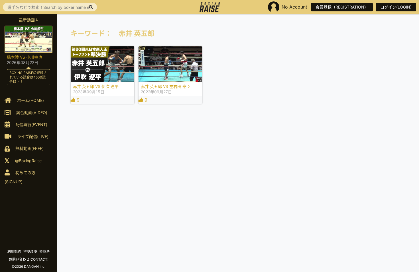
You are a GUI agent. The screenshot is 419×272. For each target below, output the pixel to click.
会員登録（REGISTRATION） (342, 7)
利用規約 (14, 252)
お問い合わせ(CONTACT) (28, 259)
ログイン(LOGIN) (396, 7)
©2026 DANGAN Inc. (28, 266)
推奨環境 (30, 252)
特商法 (44, 252)
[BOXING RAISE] (209, 7)
